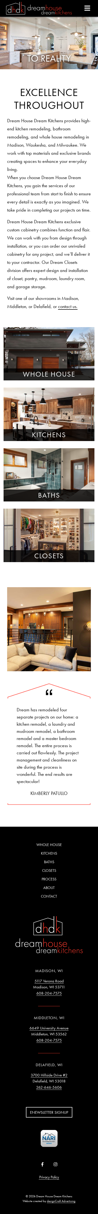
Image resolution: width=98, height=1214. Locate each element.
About (49, 887)
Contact (49, 896)
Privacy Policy (49, 1177)
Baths (49, 862)
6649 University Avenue (49, 1028)
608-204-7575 (49, 993)
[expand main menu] (87, 7)
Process (49, 879)
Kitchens (49, 853)
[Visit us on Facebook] (42, 1164)
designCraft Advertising (61, 1201)
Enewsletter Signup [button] (49, 1112)
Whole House (49, 844)
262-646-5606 (49, 1087)
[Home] (39, 8)
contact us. (68, 306)
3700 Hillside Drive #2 (49, 1075)
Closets (49, 870)
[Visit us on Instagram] (55, 1164)
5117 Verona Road (49, 981)
